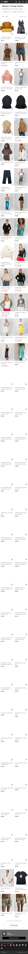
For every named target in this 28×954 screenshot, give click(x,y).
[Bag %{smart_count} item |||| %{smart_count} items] (26, 1)
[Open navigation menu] (2, 1)
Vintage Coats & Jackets (18, 11)
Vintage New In (7, 11)
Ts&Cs (26, 952)
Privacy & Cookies (20, 952)
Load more (14, 925)
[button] (2, 945)
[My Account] (19, 1)
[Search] (16, 1)
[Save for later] (12, 33)
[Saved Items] (23, 1)
